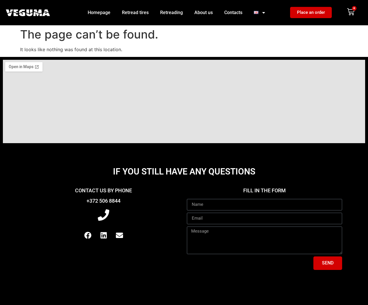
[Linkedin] (103, 235)
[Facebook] (87, 235)
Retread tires (135, 12)
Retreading (171, 12)
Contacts (233, 12)
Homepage (99, 12)
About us (203, 12)
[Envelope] (119, 235)
